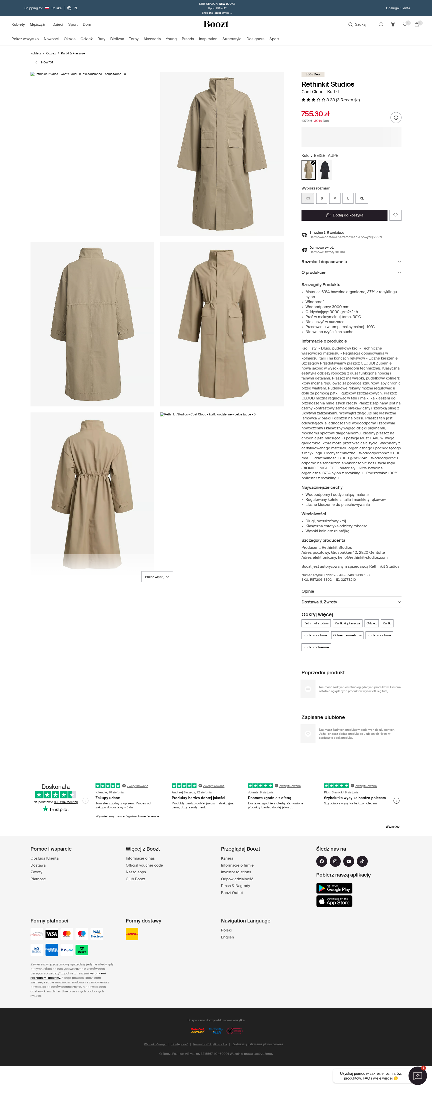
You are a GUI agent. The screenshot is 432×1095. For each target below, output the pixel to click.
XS (308, 198)
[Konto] (381, 24)
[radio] (309, 170)
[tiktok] (362, 861)
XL (362, 198)
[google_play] (334, 888)
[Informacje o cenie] (396, 117)
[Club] (393, 24)
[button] (92, 154)
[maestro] (82, 934)
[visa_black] (52, 934)
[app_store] (334, 901)
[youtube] (348, 861)
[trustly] (82, 950)
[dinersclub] (36, 950)
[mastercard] (66, 934)
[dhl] (132, 934)
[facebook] (321, 861)
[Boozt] (216, 24)
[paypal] (66, 950)
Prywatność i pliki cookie (210, 1044)
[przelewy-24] (36, 934)
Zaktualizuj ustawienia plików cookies (257, 1044)
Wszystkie (393, 827)
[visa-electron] (96, 934)
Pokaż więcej (154, 577)
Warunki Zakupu (155, 1044)
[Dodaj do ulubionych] (396, 215)
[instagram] (335, 861)
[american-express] (52, 950)
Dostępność (180, 1044)
